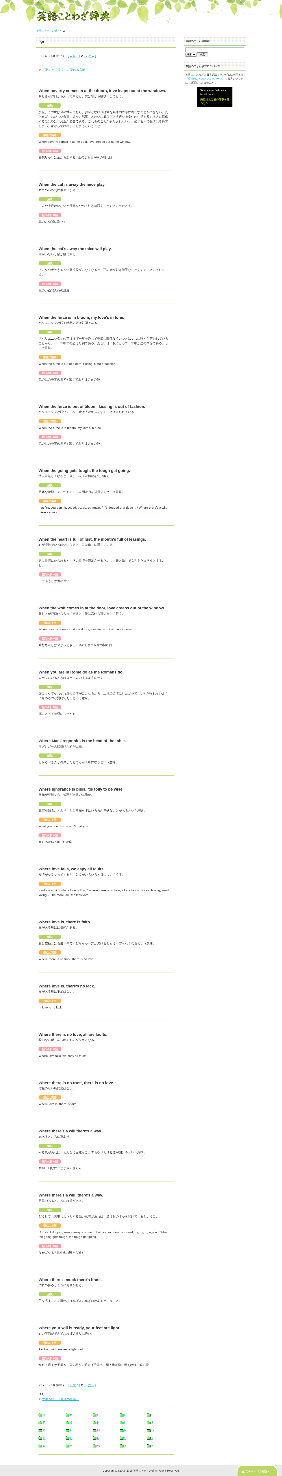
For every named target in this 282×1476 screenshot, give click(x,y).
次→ (91, 56)
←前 (73, 56)
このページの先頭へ (257, 1471)
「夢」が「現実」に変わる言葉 (63, 70)
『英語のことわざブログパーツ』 (205, 78)
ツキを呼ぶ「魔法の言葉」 (60, 1399)
